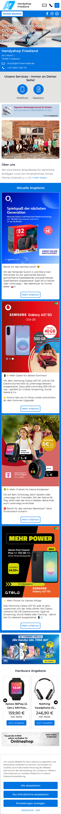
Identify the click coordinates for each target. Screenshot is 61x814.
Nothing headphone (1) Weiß (44, 707)
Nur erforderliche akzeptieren (31, 794)
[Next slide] (56, 702)
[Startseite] (9, 5)
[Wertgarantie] (30, 110)
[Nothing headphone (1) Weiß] (44, 689)
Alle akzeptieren (30, 785)
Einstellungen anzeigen (30, 803)
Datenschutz (27, 810)
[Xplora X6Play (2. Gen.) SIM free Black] (16, 689)
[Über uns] (30, 140)
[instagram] (52, 13)
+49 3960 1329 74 (50, 5)
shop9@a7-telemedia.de (44, 5)
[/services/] (30, 32)
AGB (37, 810)
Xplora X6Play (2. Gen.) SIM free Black (16, 707)
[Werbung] (30, 649)
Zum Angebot (16, 722)
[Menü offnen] (56, 5)
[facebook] (47, 13)
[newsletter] (56, 13)
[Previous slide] (5, 700)
